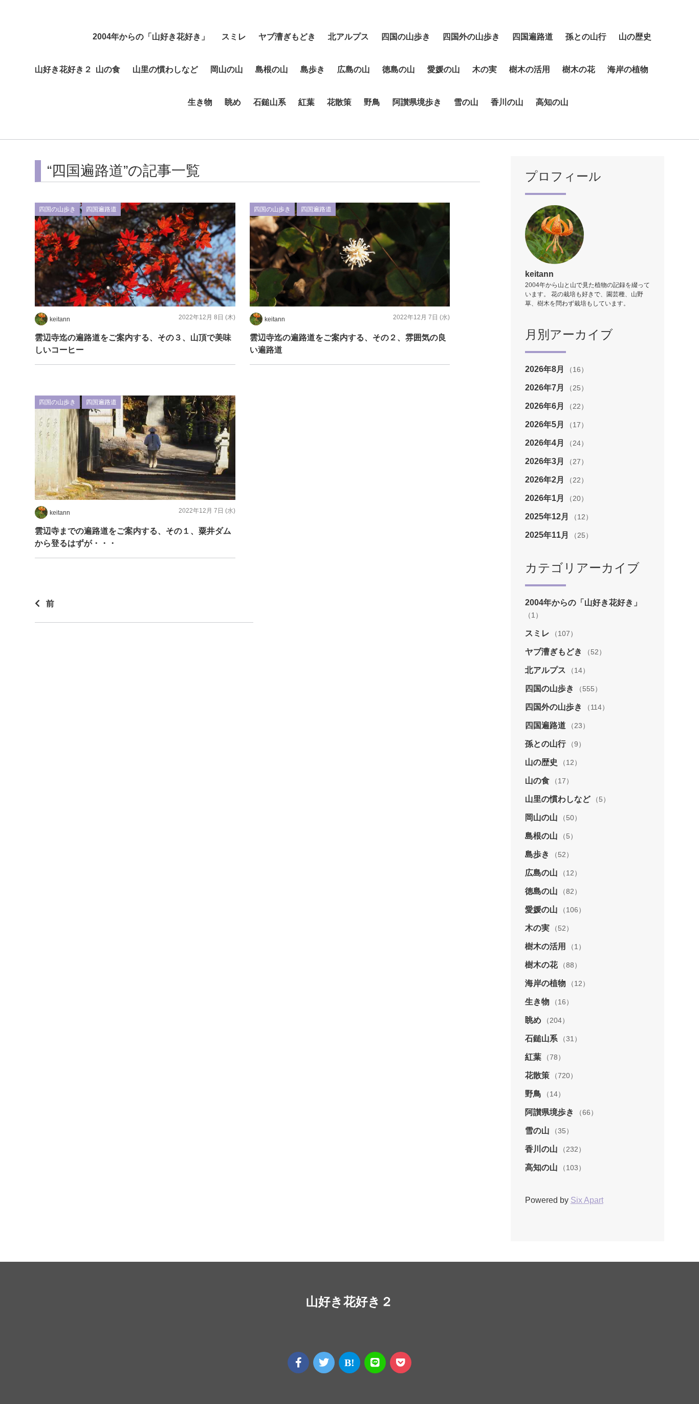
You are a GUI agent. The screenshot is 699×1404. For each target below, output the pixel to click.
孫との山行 (585, 36)
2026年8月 (545, 369)
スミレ (234, 36)
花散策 (339, 102)
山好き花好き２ (63, 69)
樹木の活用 (529, 69)
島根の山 (271, 69)
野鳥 (372, 102)
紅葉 (306, 102)
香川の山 (507, 102)
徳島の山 (398, 69)
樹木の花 (578, 69)
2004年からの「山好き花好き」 (151, 36)
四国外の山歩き (471, 36)
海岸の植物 (627, 69)
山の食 (108, 69)
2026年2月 (545, 479)
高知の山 (552, 102)
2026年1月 (545, 498)
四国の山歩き (405, 36)
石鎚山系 (269, 102)
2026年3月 (545, 461)
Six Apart (587, 1200)
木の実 (484, 69)
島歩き (312, 69)
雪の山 (466, 102)
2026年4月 (545, 442)
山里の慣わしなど (165, 69)
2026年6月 (545, 406)
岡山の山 (226, 69)
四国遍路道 (532, 36)
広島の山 (353, 69)
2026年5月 (545, 424)
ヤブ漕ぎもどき (287, 36)
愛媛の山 (443, 69)
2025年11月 (548, 535)
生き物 (200, 102)
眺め (233, 102)
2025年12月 (548, 516)
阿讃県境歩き (417, 102)
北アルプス (348, 36)
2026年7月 (545, 387)
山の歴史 (635, 36)
